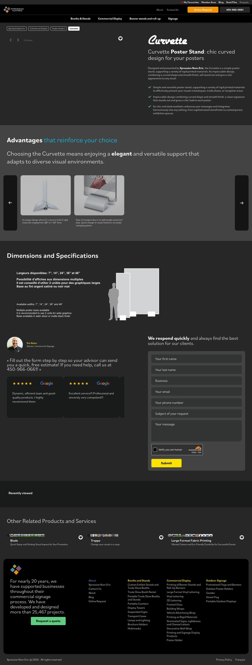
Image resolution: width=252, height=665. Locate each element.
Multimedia (134, 628)
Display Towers (136, 607)
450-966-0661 (234, 9)
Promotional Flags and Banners (223, 584)
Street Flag (212, 597)
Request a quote (48, 621)
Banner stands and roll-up (145, 18)
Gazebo (210, 592)
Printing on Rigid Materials (182, 617)
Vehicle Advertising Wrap (181, 612)
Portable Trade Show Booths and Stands (144, 598)
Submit (166, 463)
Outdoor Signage (216, 580)
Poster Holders (58, 28)
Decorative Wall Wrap (179, 628)
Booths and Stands (139, 580)
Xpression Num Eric (16, 28)
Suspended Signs (137, 611)
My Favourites (191, 2)
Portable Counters (138, 603)
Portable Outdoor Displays (221, 601)
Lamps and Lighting (139, 620)
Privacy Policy (224, 659)
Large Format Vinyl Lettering (183, 592)
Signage (173, 18)
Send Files (231, 2)
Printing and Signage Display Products (183, 634)
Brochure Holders (138, 624)
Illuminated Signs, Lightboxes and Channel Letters (184, 622)
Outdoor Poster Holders (219, 588)
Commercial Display (110, 18)
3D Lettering (174, 600)
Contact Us (172, 9)
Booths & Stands (81, 18)
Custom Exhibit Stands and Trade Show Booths (143, 586)
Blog (221, 2)
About (160, 9)
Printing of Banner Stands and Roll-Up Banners (184, 586)
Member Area (208, 2)
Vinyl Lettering (175, 596)
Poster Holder (175, 640)
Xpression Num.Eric (100, 584)
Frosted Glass (175, 604)
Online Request (203, 9)
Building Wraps (175, 608)
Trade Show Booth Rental (142, 592)
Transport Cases (137, 616)
